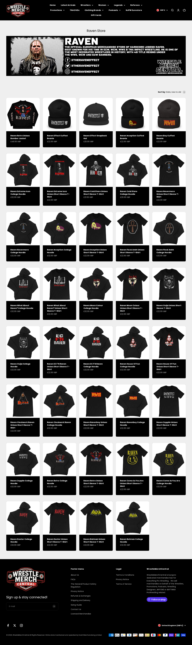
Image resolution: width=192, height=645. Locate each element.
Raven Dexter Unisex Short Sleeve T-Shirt (57, 540)
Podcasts (113, 10)
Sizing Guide (76, 605)
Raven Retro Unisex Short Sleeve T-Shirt (93, 482)
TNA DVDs (74, 10)
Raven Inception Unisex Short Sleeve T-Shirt (95, 251)
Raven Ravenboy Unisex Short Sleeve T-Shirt (95, 423)
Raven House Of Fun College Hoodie (130, 365)
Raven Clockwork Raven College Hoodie (59, 423)
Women (102, 5)
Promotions (56, 10)
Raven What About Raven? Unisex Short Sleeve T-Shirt (57, 308)
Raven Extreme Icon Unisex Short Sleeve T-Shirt (58, 194)
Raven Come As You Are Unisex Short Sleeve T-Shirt (132, 483)
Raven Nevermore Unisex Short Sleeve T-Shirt (167, 194)
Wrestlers (86, 5)
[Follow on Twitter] (14, 625)
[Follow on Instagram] (21, 625)
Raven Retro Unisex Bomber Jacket (20, 137)
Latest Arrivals (68, 5)
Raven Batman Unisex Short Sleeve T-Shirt (94, 540)
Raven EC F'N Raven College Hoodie (93, 365)
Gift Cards (96, 15)
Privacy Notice (77, 591)
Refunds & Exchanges (81, 596)
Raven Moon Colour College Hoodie (93, 306)
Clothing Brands (93, 10)
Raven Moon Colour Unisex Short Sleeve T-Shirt (131, 308)
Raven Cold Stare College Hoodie (128, 192)
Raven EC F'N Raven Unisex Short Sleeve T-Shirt (58, 367)
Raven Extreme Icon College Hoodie (20, 192)
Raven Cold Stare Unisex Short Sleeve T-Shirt (95, 192)
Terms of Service (124, 584)
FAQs (73, 579)
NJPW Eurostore (134, 10)
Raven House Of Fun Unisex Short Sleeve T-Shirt (167, 367)
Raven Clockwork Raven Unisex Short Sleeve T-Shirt (22, 425)
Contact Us (76, 609)
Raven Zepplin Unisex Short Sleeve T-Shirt (167, 423)
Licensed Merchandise (81, 613)
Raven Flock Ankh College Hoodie (165, 251)
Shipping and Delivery (80, 600)
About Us (75, 575)
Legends (118, 5)
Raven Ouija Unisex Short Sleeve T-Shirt (168, 306)
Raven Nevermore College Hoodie (19, 251)
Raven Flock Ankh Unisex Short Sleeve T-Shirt (132, 251)
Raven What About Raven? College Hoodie (21, 306)
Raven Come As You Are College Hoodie (168, 482)
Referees (135, 5)
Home (53, 5)
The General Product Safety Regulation (83, 585)
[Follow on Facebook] (8, 625)
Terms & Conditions (125, 575)
